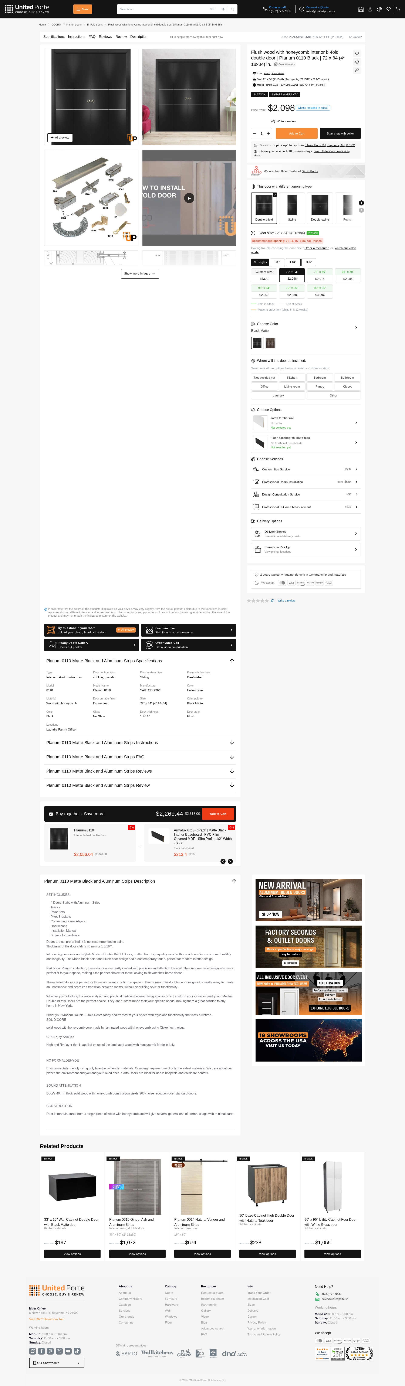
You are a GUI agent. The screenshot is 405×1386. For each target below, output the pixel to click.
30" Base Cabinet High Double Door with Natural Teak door (266, 1218)
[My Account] (370, 9)
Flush (191, 716)
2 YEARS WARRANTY (271, 574)
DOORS (56, 24)
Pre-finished (195, 677)
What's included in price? (313, 107)
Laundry (52, 729)
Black (50, 716)
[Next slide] (361, 202)
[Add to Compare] (357, 62)
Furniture (171, 1298)
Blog (204, 1322)
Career (252, 1316)
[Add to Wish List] (357, 53)
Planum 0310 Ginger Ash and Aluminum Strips (131, 1222)
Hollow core (195, 690)
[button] (91, 630)
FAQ (204, 1334)
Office (72, 729)
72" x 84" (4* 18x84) (153, 703)
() (273, 121)
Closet (347, 386)
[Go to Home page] (26, 9)
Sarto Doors (310, 171)
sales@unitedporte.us (320, 11)
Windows (171, 1316)
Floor (168, 1322)
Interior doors (74, 24)
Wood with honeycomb (61, 703)
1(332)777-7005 (280, 11)
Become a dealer (212, 1298)
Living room (292, 386)
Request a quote (212, 1292)
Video (205, 1316)
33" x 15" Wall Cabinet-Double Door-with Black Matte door (71, 1222)
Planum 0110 (84, 830)
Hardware (171, 1304)
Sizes (251, 1304)
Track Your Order (259, 1292)
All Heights (260, 262)
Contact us (126, 1322)
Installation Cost (258, 1298)
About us (125, 1292)
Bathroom (347, 377)
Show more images (137, 273)
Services (124, 1310)
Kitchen (292, 377)
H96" (309, 262)
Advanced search (213, 1328)
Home (42, 24)
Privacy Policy (256, 1322)
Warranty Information (261, 1328)
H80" (277, 262)
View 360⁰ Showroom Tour (47, 1319)
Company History (130, 1298)
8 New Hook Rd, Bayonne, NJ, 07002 (330, 145)
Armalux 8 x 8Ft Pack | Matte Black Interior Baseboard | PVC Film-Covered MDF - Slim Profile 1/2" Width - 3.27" (203, 836)
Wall (168, 1310)
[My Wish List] (388, 9)
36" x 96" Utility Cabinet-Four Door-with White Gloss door (331, 1222)
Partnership (209, 1304)
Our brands (126, 1316)
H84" (293, 262)
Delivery (252, 1310)
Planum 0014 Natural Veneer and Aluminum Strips (199, 1222)
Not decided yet (264, 377)
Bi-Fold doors (95, 24)
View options (72, 1254)
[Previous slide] (361, 210)
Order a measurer (316, 248)
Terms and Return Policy (263, 1334)
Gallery (206, 1310)
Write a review (286, 121)
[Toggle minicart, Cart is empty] (398, 9)
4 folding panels (103, 677)
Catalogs (125, 1304)
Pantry (63, 729)
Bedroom (320, 377)
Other (333, 395)
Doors (169, 1292)
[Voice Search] (223, 9)
